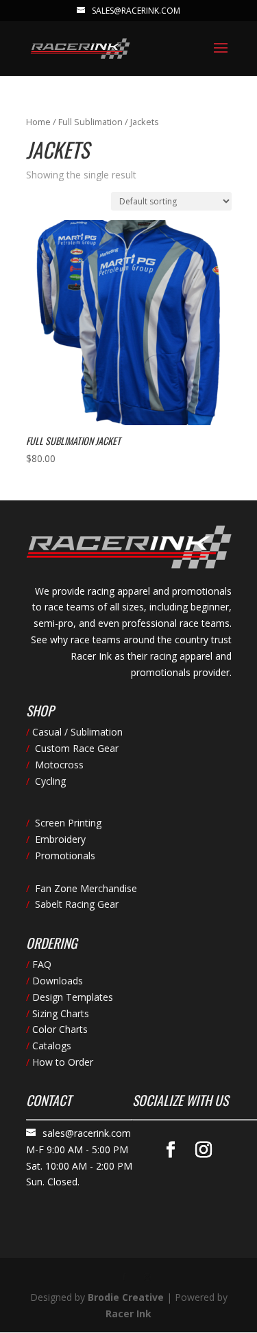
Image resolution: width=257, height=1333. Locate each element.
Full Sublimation (90, 122)
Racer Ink (128, 1313)
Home (38, 122)
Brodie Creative (126, 1297)
